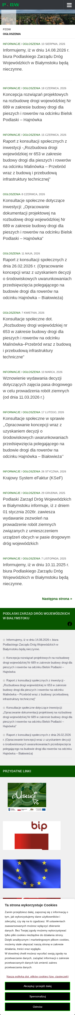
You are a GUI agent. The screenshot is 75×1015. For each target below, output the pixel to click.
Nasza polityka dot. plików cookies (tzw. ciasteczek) (38, 976)
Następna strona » (57, 599)
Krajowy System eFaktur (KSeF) (33, 477)
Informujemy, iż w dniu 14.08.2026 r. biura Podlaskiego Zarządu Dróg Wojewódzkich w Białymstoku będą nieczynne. (30, 644)
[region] (37, 957)
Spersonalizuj (37, 996)
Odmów (37, 1006)
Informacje (11, 43)
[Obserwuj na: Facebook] (70, 624)
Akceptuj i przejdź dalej (38, 986)
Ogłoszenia (31, 43)
